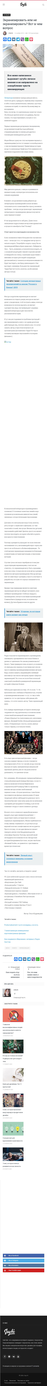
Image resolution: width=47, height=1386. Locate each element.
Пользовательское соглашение (15, 1383)
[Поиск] (43, 5)
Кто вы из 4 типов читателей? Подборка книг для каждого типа (13, 1058)
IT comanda (35, 1366)
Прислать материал (34, 1383)
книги (14, 948)
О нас (6, 1380)
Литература (8, 98)
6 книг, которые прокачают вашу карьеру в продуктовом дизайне (13, 1112)
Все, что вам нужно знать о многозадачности (34, 974)
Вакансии (13, 1380)
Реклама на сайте (23, 1380)
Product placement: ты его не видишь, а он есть (21, 925)
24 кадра (7, 15)
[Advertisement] (19, 1216)
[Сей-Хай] (23, 4)
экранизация (24, 948)
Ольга (11, 33)
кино (7, 948)
